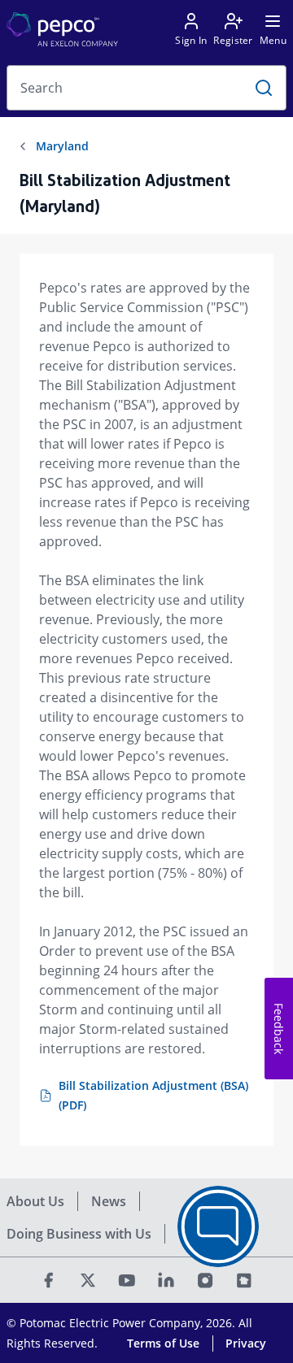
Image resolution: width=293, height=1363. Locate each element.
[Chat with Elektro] (218, 1226)
